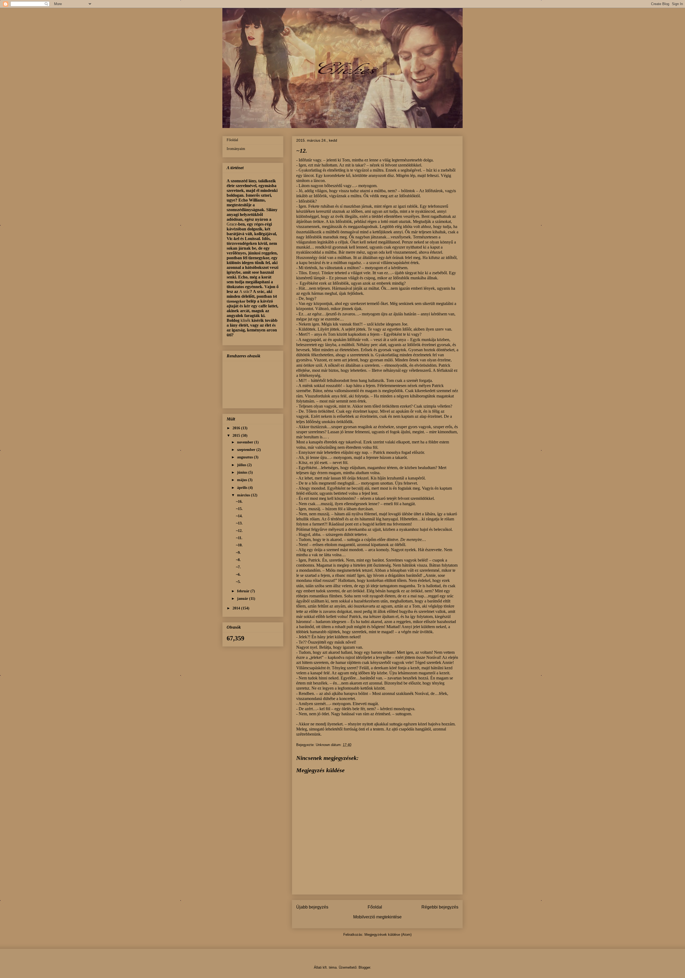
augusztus (245, 457)
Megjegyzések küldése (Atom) (388, 935)
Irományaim (236, 149)
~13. (239, 523)
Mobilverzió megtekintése (377, 917)
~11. (239, 538)
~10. (239, 545)
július (242, 465)
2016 (237, 428)
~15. (239, 509)
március (244, 495)
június (242, 472)
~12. (239, 531)
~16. (239, 502)
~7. (238, 567)
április (242, 488)
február (243, 591)
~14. (239, 516)
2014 (237, 608)
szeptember (246, 450)
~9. (238, 553)
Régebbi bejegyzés (439, 907)
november (245, 442)
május (242, 480)
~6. (238, 575)
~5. (238, 582)
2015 (237, 436)
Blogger (364, 967)
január (243, 599)
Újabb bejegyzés (312, 907)
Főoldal (375, 907)
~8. (238, 560)
